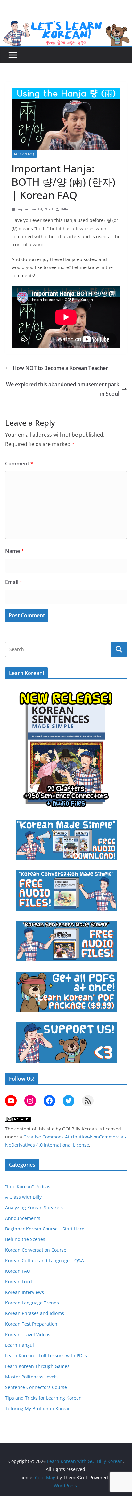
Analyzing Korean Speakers (34, 1207)
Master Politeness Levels (31, 1377)
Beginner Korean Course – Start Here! (45, 1229)
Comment (19, 463)
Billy (64, 209)
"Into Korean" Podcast (28, 1186)
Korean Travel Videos (27, 1334)
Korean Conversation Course (35, 1250)
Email (13, 582)
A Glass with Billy (23, 1197)
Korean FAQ (24, 154)
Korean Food (18, 1281)
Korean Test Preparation (31, 1324)
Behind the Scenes (25, 1239)
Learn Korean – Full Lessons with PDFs (46, 1355)
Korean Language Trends (32, 1303)
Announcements (22, 1218)
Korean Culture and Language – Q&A (44, 1260)
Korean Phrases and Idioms (34, 1313)
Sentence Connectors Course (36, 1387)
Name (14, 551)
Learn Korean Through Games (37, 1366)
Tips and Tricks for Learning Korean (43, 1398)
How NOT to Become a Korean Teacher (60, 368)
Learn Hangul (19, 1345)
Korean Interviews (24, 1292)
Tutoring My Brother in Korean (38, 1408)
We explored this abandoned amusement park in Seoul (62, 389)
